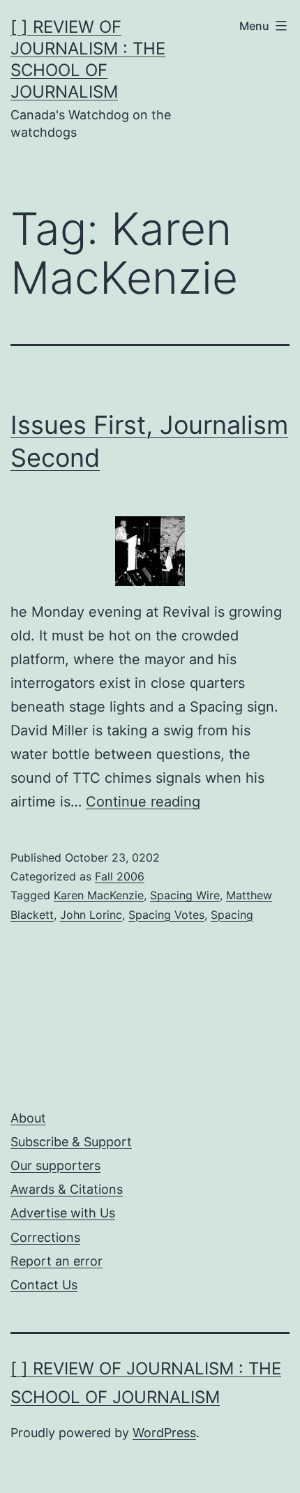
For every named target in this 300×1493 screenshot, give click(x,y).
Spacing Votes (166, 915)
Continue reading (143, 801)
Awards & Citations (66, 1189)
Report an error (56, 1261)
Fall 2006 (119, 876)
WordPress (164, 1432)
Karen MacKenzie (99, 895)
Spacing (232, 915)
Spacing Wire (185, 895)
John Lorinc (91, 915)
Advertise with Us (62, 1213)
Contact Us (43, 1284)
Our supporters (55, 1165)
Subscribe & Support (71, 1141)
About (28, 1118)
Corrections (45, 1237)
